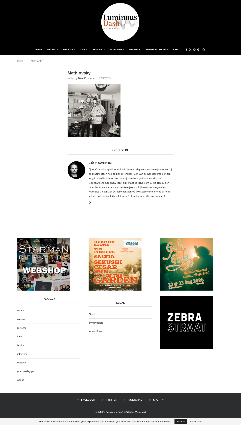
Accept (181, 421)
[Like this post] (115, 150)
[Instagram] (194, 49)
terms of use (96, 331)
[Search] (204, 49)
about (20, 379)
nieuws (51, 49)
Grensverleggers (157, 49)
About (177, 49)
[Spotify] (198, 49)
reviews (21, 327)
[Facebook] (186, 49)
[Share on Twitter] (122, 150)
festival (21, 345)
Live (82, 49)
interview (22, 353)
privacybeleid (96, 322)
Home (38, 49)
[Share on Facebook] (119, 150)
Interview (116, 49)
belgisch (21, 362)
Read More (196, 421)
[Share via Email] (126, 150)
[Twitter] (190, 49)
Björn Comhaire (86, 78)
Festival (98, 49)
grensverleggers (26, 371)
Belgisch (134, 49)
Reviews (68, 49)
